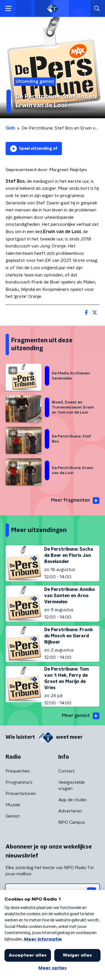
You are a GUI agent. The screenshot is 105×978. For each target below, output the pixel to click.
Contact (66, 771)
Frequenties (18, 771)
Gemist (13, 816)
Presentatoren (21, 793)
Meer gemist (76, 715)
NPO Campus (71, 822)
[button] (8, 8)
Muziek (13, 805)
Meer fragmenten (70, 500)
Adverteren (70, 811)
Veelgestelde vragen (71, 785)
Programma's (19, 782)
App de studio (72, 800)
